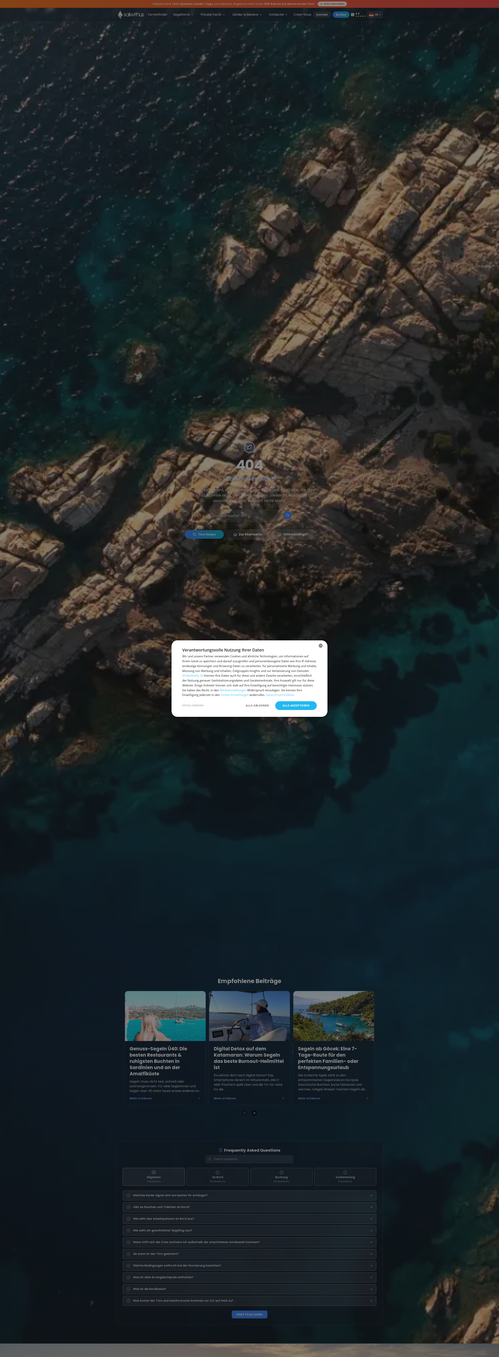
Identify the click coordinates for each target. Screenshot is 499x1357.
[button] (192, 705)
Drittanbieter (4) (192, 675)
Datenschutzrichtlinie (280, 695)
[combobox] (321, 646)
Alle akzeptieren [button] (296, 705)
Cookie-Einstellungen (235, 695)
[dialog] (249, 678)
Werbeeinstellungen (233, 690)
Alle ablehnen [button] (257, 705)
